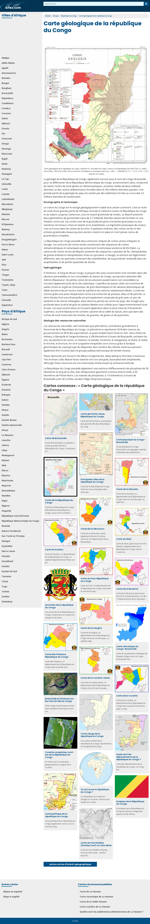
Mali (4, 465)
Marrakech (7, 204)
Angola (5, 329)
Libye (4, 450)
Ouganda (6, 510)
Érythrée (6, 384)
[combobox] (93, 4)
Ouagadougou (9, 239)
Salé (4, 259)
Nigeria (5, 505)
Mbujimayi (7, 209)
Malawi (5, 460)
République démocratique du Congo (20, 520)
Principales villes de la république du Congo (92, 480)
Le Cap (5, 178)
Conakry (6, 108)
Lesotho (6, 440)
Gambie (6, 404)
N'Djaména (7, 224)
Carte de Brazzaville (56, 438)
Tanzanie (6, 576)
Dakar (5, 118)
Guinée (5, 414)
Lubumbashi (8, 199)
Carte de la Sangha (91, 628)
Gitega (5, 143)
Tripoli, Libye (8, 284)
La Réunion (7, 435)
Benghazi (6, 88)
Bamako (6, 78)
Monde (48, 16)
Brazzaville (7, 93)
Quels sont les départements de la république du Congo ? (128, 757)
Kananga (6, 148)
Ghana (5, 409)
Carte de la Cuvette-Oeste (95, 677)
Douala (5, 128)
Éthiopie (6, 394)
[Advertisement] (21, 37)
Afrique (56, 16)
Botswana (7, 339)
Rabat (5, 249)
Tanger (5, 274)
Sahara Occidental (11, 531)
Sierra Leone (8, 551)
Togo (4, 586)
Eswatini (6, 389)
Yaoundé (6, 300)
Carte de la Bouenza (127, 588)
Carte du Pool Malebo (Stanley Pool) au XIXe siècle (96, 844)
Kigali (5, 158)
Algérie (5, 324)
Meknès (6, 214)
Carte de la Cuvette (127, 695)
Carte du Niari (123, 538)
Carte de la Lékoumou (92, 528)
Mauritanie (7, 480)
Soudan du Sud (9, 571)
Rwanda (6, 525)
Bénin (5, 334)
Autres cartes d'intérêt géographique (70, 864)
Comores (6, 364)
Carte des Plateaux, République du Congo (56, 655)
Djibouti (6, 123)
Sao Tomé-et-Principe (13, 536)
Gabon (5, 399)
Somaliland (7, 561)
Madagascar (8, 455)
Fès (3, 133)
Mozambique (8, 490)
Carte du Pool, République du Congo (95, 580)
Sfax (4, 264)
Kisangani (7, 173)
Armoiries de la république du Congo (59, 606)
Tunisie (5, 591)
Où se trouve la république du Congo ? (95, 790)
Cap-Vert (6, 359)
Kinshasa (6, 168)
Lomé (5, 189)
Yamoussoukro (9, 294)
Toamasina (7, 279)
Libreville (6, 184)
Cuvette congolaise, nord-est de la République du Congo (59, 755)
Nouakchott (8, 234)
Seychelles (7, 546)
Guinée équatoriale (12, 425)
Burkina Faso (8, 344)
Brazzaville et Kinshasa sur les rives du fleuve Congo (59, 700)
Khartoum (7, 153)
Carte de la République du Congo (59, 501)
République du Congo (69, 16)
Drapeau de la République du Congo (130, 802)
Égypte (5, 379)
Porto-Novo (8, 244)
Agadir (5, 68)
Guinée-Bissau (9, 420)
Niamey (6, 229)
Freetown (7, 138)
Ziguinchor (7, 305)
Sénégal (6, 541)
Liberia (5, 445)
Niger (5, 500)
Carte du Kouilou (54, 549)
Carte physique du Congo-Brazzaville (131, 441)
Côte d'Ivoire (8, 369)
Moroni (5, 219)
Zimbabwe (7, 601)
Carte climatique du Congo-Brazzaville (127, 647)
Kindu (5, 163)
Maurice (6, 475)
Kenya (5, 430)
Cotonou (6, 113)
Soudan (5, 566)
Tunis (4, 289)
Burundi (6, 349)
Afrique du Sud (9, 319)
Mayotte (6, 485)
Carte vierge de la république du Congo (92, 735)
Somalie (6, 556)
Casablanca (7, 103)
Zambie (5, 596)
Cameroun (7, 354)
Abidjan (5, 57)
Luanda (5, 194)
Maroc (5, 470)
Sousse (5, 269)
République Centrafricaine (15, 515)
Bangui (5, 83)
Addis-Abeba (8, 62)
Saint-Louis (7, 254)
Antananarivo (9, 73)
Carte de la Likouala (127, 489)
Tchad (5, 581)
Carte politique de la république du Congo (56, 815)
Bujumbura (7, 98)
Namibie (6, 495)
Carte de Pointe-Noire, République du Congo (93, 415)
